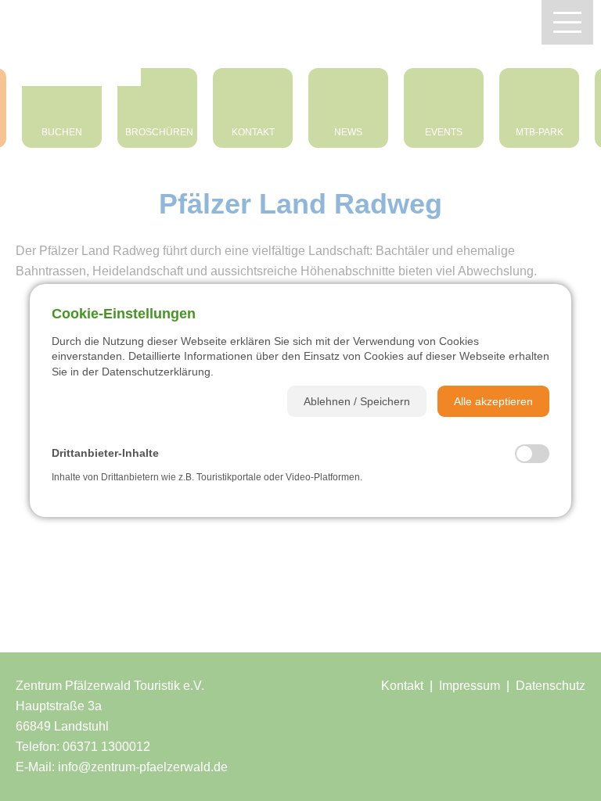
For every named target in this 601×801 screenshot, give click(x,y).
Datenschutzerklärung (156, 371)
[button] (356, 401)
